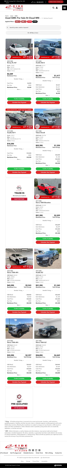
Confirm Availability (19, 98)
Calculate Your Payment (19, 102)
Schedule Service (28, 453)
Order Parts (39, 453)
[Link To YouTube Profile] (36, 450)
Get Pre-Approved (15, 453)
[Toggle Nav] (64, 7)
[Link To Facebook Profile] (29, 450)
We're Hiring (49, 453)
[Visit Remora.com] (58, 465)
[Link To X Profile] (33, 450)
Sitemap (28, 461)
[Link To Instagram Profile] (39, 450)
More (18, 89)
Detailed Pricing (18, 79)
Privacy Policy (36, 461)
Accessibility (44, 461)
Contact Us (58, 453)
